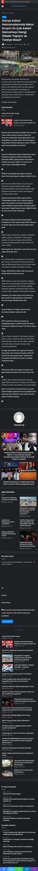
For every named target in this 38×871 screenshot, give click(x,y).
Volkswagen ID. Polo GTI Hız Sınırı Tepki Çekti (18, 733)
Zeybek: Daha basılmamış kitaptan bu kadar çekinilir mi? (25, 643)
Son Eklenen (19, 630)
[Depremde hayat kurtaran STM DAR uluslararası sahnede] (28, 535)
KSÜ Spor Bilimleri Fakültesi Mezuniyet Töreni (9, 534)
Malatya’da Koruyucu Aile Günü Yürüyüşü (16, 748)
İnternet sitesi (6, 602)
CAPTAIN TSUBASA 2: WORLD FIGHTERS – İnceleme (24, 666)
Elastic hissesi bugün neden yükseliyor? (16, 721)
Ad (3, 588)
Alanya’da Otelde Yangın (10, 113)
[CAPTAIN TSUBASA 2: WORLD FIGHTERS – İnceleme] (7, 667)
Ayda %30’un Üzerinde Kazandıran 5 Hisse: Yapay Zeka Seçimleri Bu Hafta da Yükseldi (17, 709)
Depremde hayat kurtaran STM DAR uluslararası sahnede (27, 544)
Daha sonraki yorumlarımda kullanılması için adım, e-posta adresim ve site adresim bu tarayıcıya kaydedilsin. (18, 613)
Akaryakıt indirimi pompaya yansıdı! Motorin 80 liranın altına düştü (24, 763)
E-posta (4, 595)
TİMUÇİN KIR (8, 44)
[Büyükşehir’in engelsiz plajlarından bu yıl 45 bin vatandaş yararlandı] (28, 501)
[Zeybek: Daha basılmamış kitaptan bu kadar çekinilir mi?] (7, 122)
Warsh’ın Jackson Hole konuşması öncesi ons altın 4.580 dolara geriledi (18, 693)
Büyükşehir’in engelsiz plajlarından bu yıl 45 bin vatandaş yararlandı (27, 511)
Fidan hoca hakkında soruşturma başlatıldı (17, 1)
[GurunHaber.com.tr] (19, 6)
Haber (12, 13)
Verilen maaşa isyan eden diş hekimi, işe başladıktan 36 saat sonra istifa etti (27, 523)
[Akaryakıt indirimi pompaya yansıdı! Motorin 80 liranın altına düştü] (7, 763)
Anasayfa (6, 13)
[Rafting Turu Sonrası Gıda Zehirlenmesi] (7, 772)
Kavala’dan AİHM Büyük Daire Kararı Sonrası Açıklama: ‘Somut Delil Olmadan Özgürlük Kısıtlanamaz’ (17, 741)
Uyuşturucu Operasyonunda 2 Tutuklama (8, 522)
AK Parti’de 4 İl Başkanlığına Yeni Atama (16, 715)
